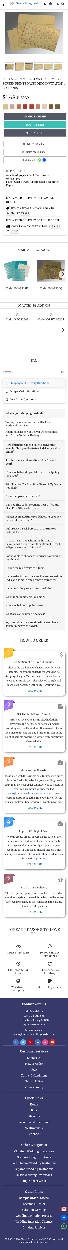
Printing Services (34, 1227)
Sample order (35, 116)
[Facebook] (15, 1042)
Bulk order (35, 124)
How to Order (34, 1063)
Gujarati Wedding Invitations (34, 1169)
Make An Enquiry (35, 152)
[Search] (62, 4)
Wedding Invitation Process (34, 1215)
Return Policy (34, 1081)
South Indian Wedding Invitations (34, 1163)
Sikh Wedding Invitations (34, 1157)
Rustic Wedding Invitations (34, 1175)
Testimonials (34, 1128)
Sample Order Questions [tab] (24, 391)
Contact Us (34, 1058)
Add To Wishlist (35, 144)
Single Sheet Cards (34, 1181)
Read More (34, 690)
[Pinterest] (30, 1042)
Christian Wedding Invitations (34, 1151)
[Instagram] (45, 1042)
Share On (30, 159)
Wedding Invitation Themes (34, 1221)
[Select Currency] (45, 4)
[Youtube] (52, 1042)
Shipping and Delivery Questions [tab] (29, 383)
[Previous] (6, 275)
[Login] (58, 4)
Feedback (34, 1134)
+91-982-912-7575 (34, 1024)
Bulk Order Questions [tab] (22, 399)
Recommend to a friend (34, 1122)
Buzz (34, 1110)
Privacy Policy (34, 1087)
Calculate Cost (35, 133)
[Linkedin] (37, 1042)
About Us (34, 1116)
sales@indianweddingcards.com (27, 793)
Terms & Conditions (34, 1075)
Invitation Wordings (34, 1209)
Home (34, 1104)
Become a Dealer (34, 1204)
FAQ (34, 1069)
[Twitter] (23, 1042)
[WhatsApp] (39, 159)
